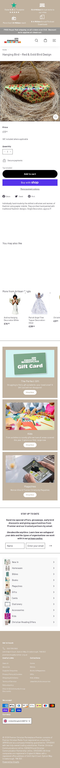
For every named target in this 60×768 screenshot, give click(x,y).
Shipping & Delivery (10, 678)
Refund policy (8, 685)
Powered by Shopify (10, 762)
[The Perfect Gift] (30, 363)
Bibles (32, 667)
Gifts (32, 674)
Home (4, 50)
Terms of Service (9, 681)
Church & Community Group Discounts (13, 690)
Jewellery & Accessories (40, 681)
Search (5, 663)
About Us (6, 667)
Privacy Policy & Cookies (12, 674)
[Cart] (45, 40)
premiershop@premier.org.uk (14, 655)
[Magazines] (30, 469)
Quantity (6, 146)
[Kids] (30, 416)
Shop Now (30, 392)
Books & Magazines (37, 670)
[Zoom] (55, 117)
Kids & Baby (34, 678)
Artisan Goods (23, 291)
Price (5, 127)
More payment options (30, 189)
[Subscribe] (50, 546)
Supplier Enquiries (10, 670)
